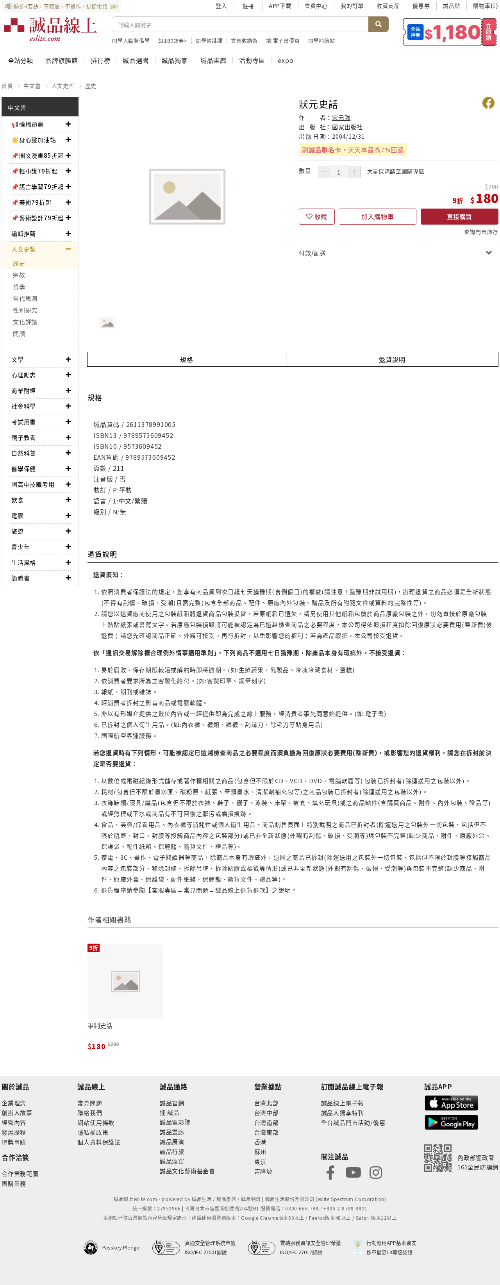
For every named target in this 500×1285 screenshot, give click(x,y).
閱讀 (19, 333)
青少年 (20, 547)
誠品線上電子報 (342, 1103)
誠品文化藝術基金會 (187, 1171)
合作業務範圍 (20, 1173)
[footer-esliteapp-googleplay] (451, 1121)
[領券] (449, 32)
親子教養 (23, 437)
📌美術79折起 (31, 202)
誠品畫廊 (213, 60)
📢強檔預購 (27, 124)
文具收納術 (244, 40)
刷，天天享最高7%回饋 (353, 149)
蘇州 (260, 1152)
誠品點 (451, 5)
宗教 (19, 275)
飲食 (17, 500)
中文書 (32, 85)
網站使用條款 (95, 1122)
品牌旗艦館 (61, 60)
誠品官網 (172, 1103)
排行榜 (100, 60)
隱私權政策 (92, 1132)
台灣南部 (266, 1122)
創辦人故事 (17, 1112)
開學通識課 (209, 40)
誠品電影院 (175, 1122)
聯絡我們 (89, 1112)
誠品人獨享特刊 (342, 1112)
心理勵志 (23, 375)
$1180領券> (173, 40)
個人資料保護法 (99, 1142)
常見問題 (89, 1103)
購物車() (485, 5)
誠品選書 (136, 60)
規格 (186, 359)
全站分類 (20, 60)
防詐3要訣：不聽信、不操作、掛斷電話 (66, 6)
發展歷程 (14, 1132)
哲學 (19, 286)
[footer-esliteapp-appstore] (451, 1102)
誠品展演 (172, 1141)
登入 (221, 5)
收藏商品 (388, 5)
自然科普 (23, 453)
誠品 (173, 1112)
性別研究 (25, 310)
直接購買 (459, 216)
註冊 (248, 6)
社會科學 (23, 406)
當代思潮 (25, 298)
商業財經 (23, 390)
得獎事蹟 (14, 1142)
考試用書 (23, 422)
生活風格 (23, 562)
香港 (260, 1142)
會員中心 (316, 5)
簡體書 (20, 578)
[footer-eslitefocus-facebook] (330, 1171)
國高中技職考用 (33, 484)
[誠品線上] (50, 29)
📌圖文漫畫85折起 (37, 155)
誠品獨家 (175, 60)
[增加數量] (354, 172)
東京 (260, 1161)
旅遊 (17, 531)
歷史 (91, 85)
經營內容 (14, 1122)
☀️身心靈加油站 (33, 140)
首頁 (7, 85)
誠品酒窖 (172, 1161)
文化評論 (25, 322)
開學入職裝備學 (131, 40)
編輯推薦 (23, 233)
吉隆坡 (263, 1171)
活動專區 (252, 60)
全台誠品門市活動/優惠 (353, 1122)
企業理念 (14, 1103)
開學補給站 (321, 40)
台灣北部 (266, 1103)
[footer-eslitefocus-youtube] (353, 1171)
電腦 (17, 515)
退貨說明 (392, 359)
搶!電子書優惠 (283, 40)
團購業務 (14, 1183)
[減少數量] (324, 172)
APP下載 (280, 5)
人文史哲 (63, 85)
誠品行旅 (172, 1151)
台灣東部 (266, 1132)
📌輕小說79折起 (34, 171)
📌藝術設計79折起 (37, 218)
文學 (17, 359)
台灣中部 (266, 1112)
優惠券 (421, 5)
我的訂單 (352, 5)
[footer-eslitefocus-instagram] (375, 1171)
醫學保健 (23, 468)
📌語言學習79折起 (37, 186)
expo (285, 60)
